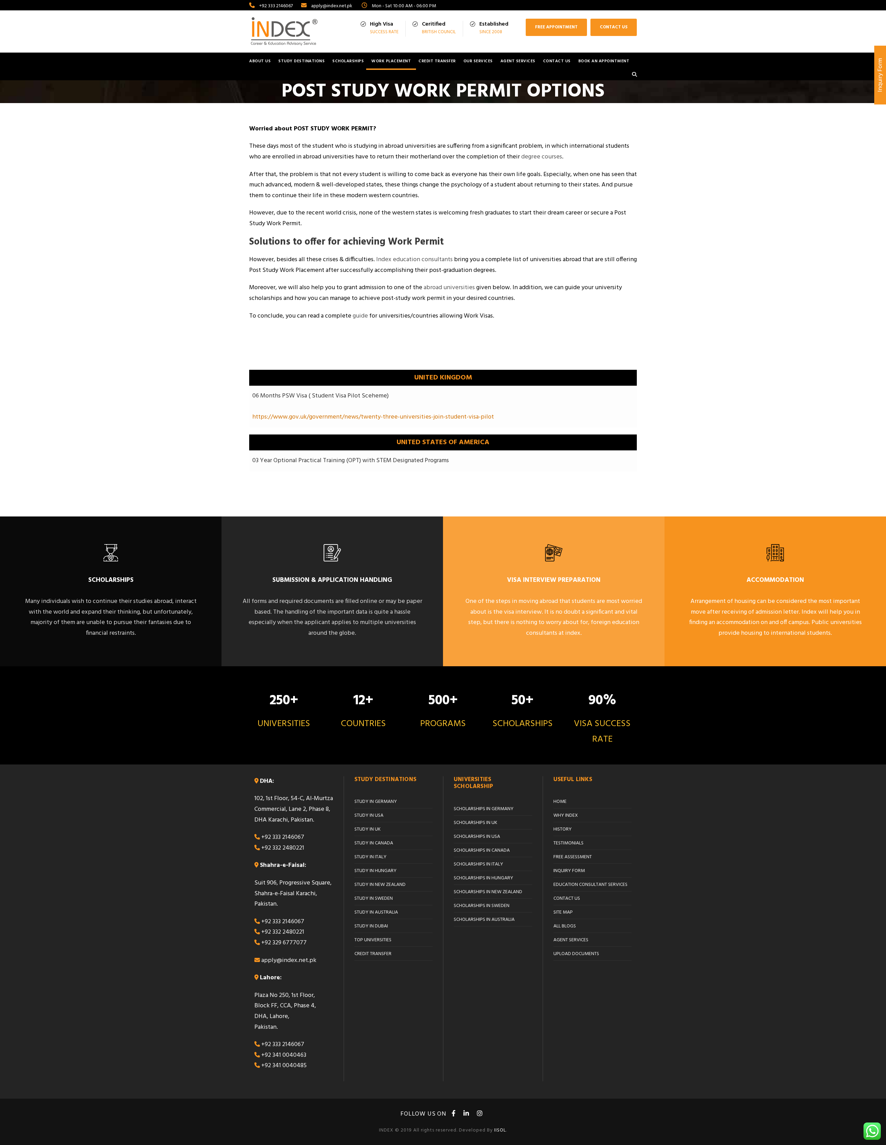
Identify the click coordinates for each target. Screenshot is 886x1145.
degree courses (541, 157)
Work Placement (391, 61)
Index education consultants (414, 260)
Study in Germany (375, 802)
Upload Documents (576, 954)
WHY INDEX (565, 815)
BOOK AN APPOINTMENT (604, 61)
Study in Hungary (375, 871)
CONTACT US (613, 27)
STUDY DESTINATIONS (301, 61)
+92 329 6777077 (284, 943)
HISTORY (562, 829)
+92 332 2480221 (282, 848)
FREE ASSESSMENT (572, 857)
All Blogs (564, 926)
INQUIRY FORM (569, 871)
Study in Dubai (371, 926)
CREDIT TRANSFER (437, 61)
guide (360, 316)
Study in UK (367, 829)
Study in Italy (370, 857)
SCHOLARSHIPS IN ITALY (478, 864)
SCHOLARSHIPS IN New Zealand (488, 892)
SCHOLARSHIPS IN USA (477, 837)
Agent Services (517, 61)
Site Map (563, 912)
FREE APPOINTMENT (556, 27)
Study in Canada (373, 843)
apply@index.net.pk (288, 960)
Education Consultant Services (590, 885)
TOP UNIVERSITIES (372, 940)
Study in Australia (376, 912)
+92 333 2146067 (282, 837)
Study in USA (368, 815)
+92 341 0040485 (284, 1066)
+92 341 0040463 (283, 1055)
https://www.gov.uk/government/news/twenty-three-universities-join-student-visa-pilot (373, 417)
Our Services (478, 61)
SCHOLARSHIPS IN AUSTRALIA (484, 920)
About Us (260, 61)
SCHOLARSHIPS (348, 61)
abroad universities (449, 288)
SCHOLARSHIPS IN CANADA (482, 850)
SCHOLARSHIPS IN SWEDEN (481, 906)
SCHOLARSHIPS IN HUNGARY (483, 878)
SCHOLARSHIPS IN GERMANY (484, 809)
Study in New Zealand (380, 885)
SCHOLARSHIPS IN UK (475, 823)
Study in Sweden (373, 899)
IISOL (500, 1130)
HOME (560, 802)
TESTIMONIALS (568, 843)
